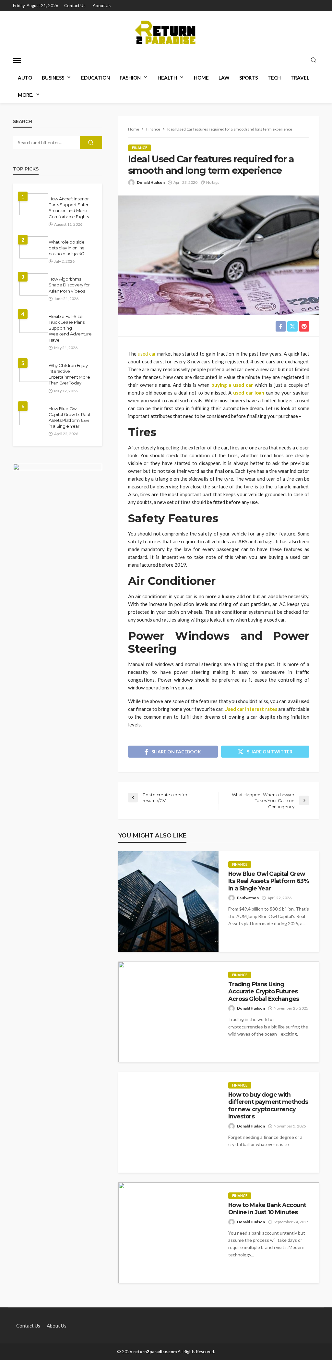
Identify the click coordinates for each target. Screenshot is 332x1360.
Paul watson (248, 897)
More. (25, 95)
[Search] (313, 60)
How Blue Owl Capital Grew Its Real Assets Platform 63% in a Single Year (268, 881)
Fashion (130, 78)
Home (201, 78)
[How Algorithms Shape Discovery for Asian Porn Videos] (33, 284)
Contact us (74, 5)
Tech (274, 78)
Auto (25, 78)
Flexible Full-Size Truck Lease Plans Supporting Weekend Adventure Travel (70, 328)
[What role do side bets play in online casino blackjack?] (33, 247)
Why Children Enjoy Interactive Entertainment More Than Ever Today (69, 374)
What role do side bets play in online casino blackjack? (67, 247)
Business (53, 78)
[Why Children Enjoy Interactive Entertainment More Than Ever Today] (33, 371)
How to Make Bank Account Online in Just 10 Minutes (267, 1208)
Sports (248, 78)
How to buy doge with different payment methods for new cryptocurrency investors (268, 1105)
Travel (299, 78)
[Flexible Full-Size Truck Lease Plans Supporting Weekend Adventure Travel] (33, 322)
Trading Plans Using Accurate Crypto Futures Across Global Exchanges (263, 991)
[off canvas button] (17, 60)
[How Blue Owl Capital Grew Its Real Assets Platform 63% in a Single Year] (168, 901)
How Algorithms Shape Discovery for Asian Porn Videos (69, 284)
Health (167, 78)
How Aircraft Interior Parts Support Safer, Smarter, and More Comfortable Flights (69, 207)
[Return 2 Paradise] (166, 31)
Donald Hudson (151, 182)
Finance (139, 147)
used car (147, 354)
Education (95, 78)
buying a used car (232, 385)
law (224, 78)
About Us (102, 5)
